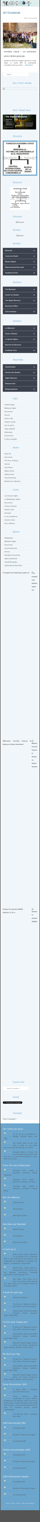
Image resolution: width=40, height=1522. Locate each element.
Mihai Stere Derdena (20, 1215)
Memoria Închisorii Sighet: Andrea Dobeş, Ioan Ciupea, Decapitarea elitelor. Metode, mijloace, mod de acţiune (20, 1345)
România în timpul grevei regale (24, 1435)
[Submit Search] (4, 74)
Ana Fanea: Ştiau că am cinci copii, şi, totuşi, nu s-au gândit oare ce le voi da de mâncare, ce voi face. (20, 1145)
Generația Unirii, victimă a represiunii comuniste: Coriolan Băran (20, 1188)
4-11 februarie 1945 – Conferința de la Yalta (25, 1415)
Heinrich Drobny (18, 1202)
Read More (29, 65)
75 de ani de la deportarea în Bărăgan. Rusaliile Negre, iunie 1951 (20, 1136)
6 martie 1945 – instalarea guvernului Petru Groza (25, 1391)
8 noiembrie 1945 (19, 1428)
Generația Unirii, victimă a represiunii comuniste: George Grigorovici (20, 1173)
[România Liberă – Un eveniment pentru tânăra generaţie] (20, 35)
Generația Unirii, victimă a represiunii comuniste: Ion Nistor (25, 1181)
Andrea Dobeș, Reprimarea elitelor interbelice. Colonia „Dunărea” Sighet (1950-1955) (20, 1313)
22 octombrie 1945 (19, 1441)
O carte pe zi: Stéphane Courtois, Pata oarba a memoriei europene (25, 1305)
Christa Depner (18, 1209)
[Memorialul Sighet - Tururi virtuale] (19, 95)
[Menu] (35, 3)
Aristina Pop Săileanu (20, 1297)
